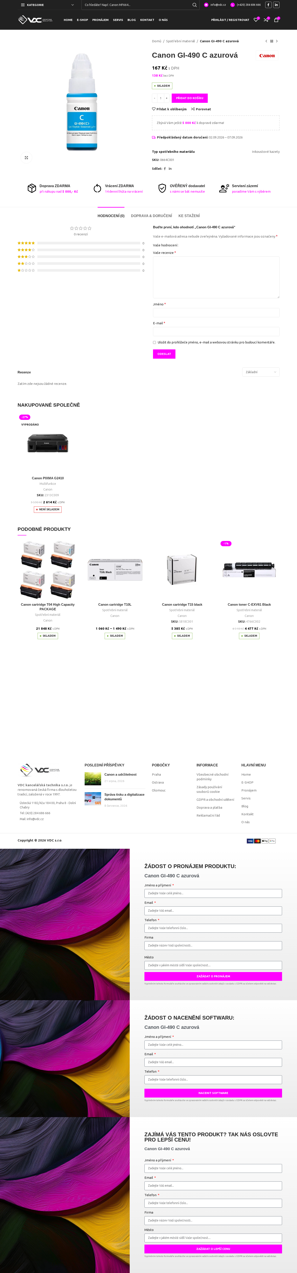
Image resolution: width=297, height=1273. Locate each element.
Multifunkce (48, 483)
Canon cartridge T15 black (182, 604)
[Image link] (39, 770)
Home (246, 774)
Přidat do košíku (189, 98)
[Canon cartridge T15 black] (182, 569)
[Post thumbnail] (93, 778)
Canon (47, 489)
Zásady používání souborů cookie (209, 789)
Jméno (159, 304)
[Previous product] (266, 41)
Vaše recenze (164, 253)
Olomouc (159, 790)
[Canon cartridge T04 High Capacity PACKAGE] (48, 569)
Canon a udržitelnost (120, 774)
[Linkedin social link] (276, 5)
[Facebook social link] (268, 5)
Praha (156, 774)
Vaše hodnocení (165, 245)
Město (149, 957)
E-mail (159, 323)
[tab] (111, 213)
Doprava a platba (209, 807)
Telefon (150, 920)
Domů (156, 41)
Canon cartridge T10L (114, 604)
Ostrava (158, 782)
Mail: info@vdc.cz (32, 819)
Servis (246, 798)
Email (149, 902)
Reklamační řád (208, 815)
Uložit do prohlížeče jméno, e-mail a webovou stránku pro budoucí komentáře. (216, 342)
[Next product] (277, 41)
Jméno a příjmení (158, 885)
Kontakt (247, 814)
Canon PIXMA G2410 (48, 478)
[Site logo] (35, 19)
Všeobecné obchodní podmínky (212, 777)
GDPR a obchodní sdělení (215, 799)
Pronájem (249, 790)
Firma (148, 937)
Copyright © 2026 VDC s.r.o (40, 840)
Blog (244, 806)
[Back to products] (271, 41)
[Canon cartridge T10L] (115, 569)
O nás (245, 822)
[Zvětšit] (26, 157)
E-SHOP (247, 782)
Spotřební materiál (180, 41)
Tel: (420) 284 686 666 (35, 813)
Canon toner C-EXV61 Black (249, 604)
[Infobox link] (215, 5)
